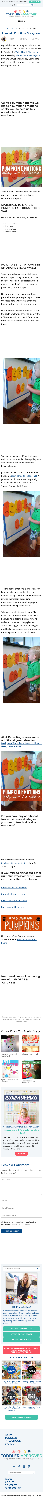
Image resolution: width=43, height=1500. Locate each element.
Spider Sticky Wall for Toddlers (9, 1081)
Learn (19, 1019)
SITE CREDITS (37, 1496)
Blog (29, 1017)
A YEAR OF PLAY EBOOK (21, 1334)
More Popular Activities (21, 1417)
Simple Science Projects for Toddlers (31, 1382)
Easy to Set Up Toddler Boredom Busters (11, 1382)
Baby (8, 1435)
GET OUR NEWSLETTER (21, 1329)
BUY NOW (21, 1154)
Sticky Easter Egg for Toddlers (30, 1082)
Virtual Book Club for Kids (27, 52)
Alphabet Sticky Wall (30, 1054)
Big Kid (9, 1443)
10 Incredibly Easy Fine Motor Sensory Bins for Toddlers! (11, 1408)
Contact (11, 1485)
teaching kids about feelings (14, 863)
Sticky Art (19, 1021)
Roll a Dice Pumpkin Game (14, 900)
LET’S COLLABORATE (21, 1340)
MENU (22, 21)
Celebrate (34, 1017)
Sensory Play (36, 1019)
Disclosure (13, 1488)
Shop (8, 1479)
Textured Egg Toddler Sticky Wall (9, 1055)
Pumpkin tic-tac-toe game (13, 894)
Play (23, 1019)
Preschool (13, 1440)
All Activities (23, 1017)
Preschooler (28, 1019)
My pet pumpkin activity (12, 907)
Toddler (24, 1021)
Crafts (39, 1017)
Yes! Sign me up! (34, 1)
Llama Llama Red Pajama (28, 55)
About (9, 1482)
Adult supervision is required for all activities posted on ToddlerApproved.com (21, 1350)
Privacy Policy (26, 1496)
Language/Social (12, 1019)
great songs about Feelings (24, 475)
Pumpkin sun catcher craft (14, 887)
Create (5, 1019)
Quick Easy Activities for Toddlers (32, 1408)
